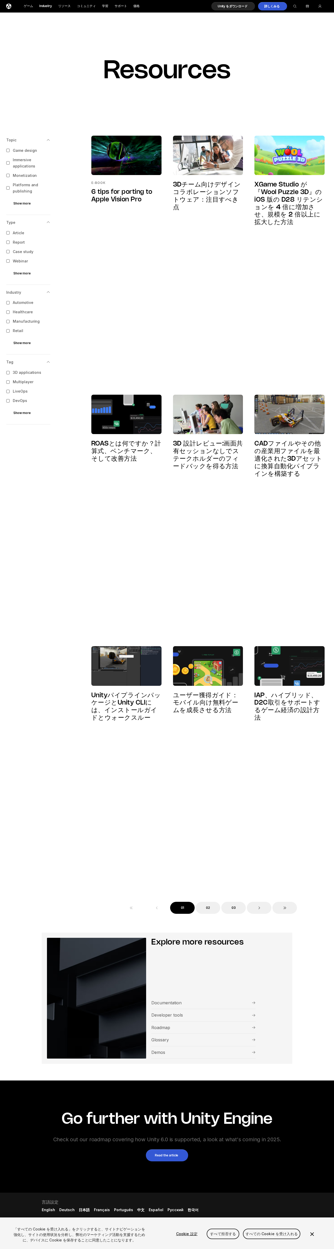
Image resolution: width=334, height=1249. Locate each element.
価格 (136, 6)
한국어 (193, 1210)
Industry (45, 6)
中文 (141, 1210)
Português (123, 1210)
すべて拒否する (223, 1234)
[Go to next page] (259, 908)
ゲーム (28, 6)
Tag (9, 362)
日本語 (84, 1210)
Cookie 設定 (187, 1234)
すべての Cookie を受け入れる (272, 1234)
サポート (121, 6)
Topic (11, 140)
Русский (175, 1210)
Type (10, 222)
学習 (105, 6)
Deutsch (67, 1210)
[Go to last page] (284, 908)
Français (102, 1210)
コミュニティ (86, 6)
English (48, 1210)
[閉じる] (312, 1234)
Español (156, 1210)
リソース (64, 6)
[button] (233, 6)
